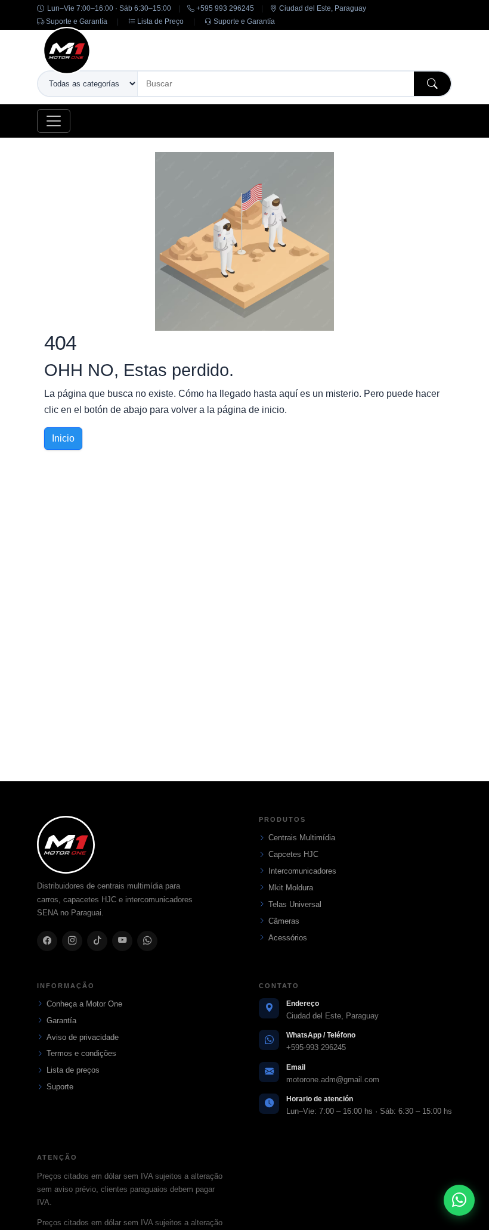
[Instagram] (72, 941)
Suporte (60, 1086)
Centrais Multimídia (301, 837)
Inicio (63, 438)
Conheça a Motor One (84, 1003)
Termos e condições (81, 1053)
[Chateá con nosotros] (459, 1200)
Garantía (61, 1020)
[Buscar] (432, 84)
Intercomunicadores (302, 870)
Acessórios (287, 937)
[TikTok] (97, 941)
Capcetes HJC (293, 854)
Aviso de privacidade (83, 1037)
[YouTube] (122, 941)
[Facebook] (47, 941)
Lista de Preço (159, 21)
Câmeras (283, 921)
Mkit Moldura (290, 887)
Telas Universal (294, 904)
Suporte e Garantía (75, 21)
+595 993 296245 (224, 8)
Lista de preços (73, 1070)
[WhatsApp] (147, 941)
